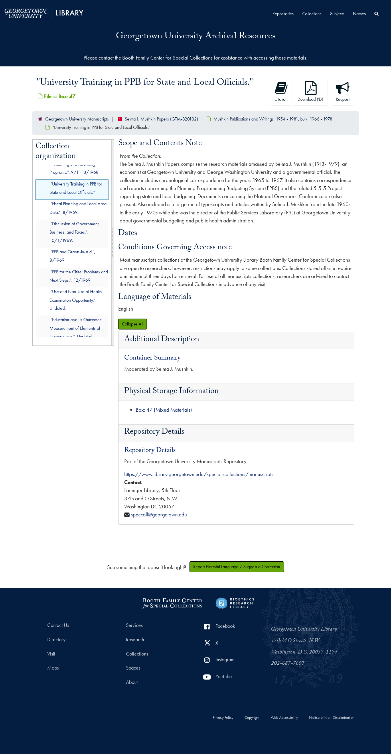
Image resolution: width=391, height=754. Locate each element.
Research (135, 639)
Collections (311, 14)
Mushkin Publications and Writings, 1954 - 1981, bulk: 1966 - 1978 (273, 119)
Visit (51, 654)
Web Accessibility (284, 717)
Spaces (133, 668)
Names (359, 14)
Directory (56, 639)
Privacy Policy (223, 717)
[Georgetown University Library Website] (44, 12)
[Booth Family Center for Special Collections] (172, 602)
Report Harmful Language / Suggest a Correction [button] (236, 567)
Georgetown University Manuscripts (77, 119)
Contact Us (58, 625)
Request (342, 99)
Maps (53, 668)
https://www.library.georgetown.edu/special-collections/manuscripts (198, 474)
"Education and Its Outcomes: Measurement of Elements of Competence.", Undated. (76, 328)
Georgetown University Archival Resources (195, 37)
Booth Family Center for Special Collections (167, 57)
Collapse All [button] (132, 324)
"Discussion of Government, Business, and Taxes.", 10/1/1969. (75, 232)
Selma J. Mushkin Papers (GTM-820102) (161, 119)
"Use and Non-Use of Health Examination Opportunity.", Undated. (76, 300)
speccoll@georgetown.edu (159, 514)
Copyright (252, 717)
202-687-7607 (287, 663)
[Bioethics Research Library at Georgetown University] (235, 602)
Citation (281, 99)
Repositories (283, 14)
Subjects (337, 14)
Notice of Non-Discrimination (332, 717)
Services (134, 625)
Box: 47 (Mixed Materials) (164, 409)
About (132, 682)
